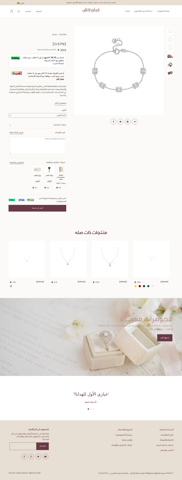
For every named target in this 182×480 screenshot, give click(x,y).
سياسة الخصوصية (124, 435)
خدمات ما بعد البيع (164, 445)
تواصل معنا (127, 440)
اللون (64, 110)
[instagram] (31, 456)
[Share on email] (134, 121)
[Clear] (152, 286)
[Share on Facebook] (113, 121)
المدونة (38, 11)
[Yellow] (135, 286)
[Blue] (148, 286)
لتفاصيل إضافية (17, 162)
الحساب (28, 11)
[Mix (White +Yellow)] (15, 286)
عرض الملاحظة (16, 132)
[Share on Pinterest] (127, 121)
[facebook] (24, 456)
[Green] (144, 286)
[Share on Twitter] (120, 121)
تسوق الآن (164, 338)
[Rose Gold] (11, 286)
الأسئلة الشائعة (166, 429)
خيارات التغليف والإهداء (121, 445)
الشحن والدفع (167, 450)
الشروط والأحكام (125, 429)
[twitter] (38, 456)
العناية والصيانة (166, 440)
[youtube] (45, 456)
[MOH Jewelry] (91, 9)
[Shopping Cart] (11, 11)
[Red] (139, 286)
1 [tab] (93, 409)
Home (54, 34)
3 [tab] (88, 409)
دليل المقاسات (166, 435)
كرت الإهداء (37, 132)
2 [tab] (91, 409)
